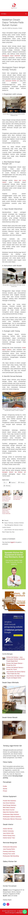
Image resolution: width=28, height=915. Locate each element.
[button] (24, 911)
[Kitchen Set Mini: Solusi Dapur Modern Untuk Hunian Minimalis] (7, 505)
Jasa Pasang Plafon (9, 849)
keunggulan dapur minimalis (11, 55)
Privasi (5, 791)
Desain (6, 520)
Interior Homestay (8, 831)
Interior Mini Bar (7, 828)
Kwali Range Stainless (9, 805)
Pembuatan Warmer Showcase (12, 819)
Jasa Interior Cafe (8, 833)
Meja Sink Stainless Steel (10, 812)
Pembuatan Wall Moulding (11, 856)
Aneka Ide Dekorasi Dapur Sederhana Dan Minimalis (18, 498)
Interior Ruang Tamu (9, 835)
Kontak (5, 788)
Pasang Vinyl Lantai (9, 853)
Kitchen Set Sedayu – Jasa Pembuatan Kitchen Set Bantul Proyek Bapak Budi (15, 659)
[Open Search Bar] (26, 14)
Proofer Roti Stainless (9, 800)
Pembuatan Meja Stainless (11, 814)
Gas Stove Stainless (9, 803)
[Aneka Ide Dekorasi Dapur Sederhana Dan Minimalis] (18, 493)
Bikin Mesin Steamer (9, 807)
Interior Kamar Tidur (9, 838)
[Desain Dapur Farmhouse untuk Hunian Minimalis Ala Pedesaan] (7, 493)
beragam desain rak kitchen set (14, 472)
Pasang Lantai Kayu (9, 851)
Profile (5, 786)
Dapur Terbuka (8, 523)
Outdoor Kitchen (19, 523)
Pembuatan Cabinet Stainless (12, 816)
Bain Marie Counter (8, 810)
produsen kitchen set (12, 80)
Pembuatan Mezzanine (10, 847)
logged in (13, 542)
